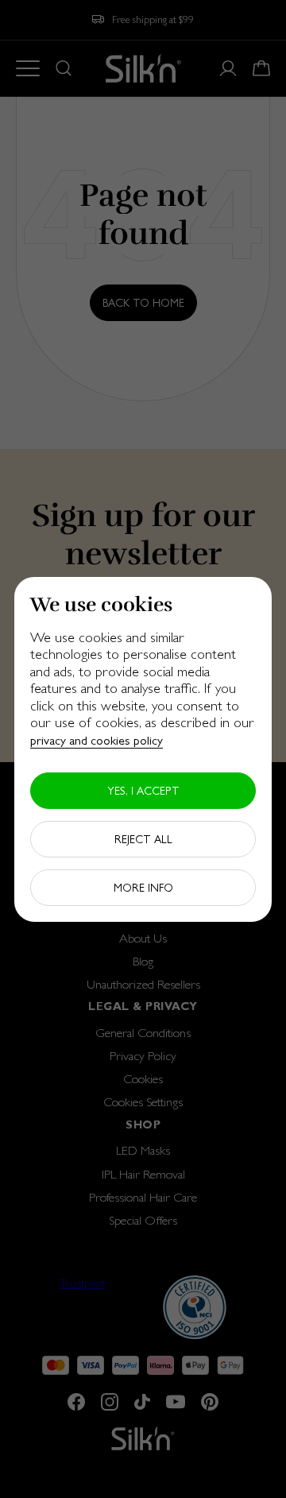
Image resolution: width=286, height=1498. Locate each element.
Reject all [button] (143, 839)
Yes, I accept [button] (143, 790)
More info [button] (143, 887)
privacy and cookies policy (96, 740)
